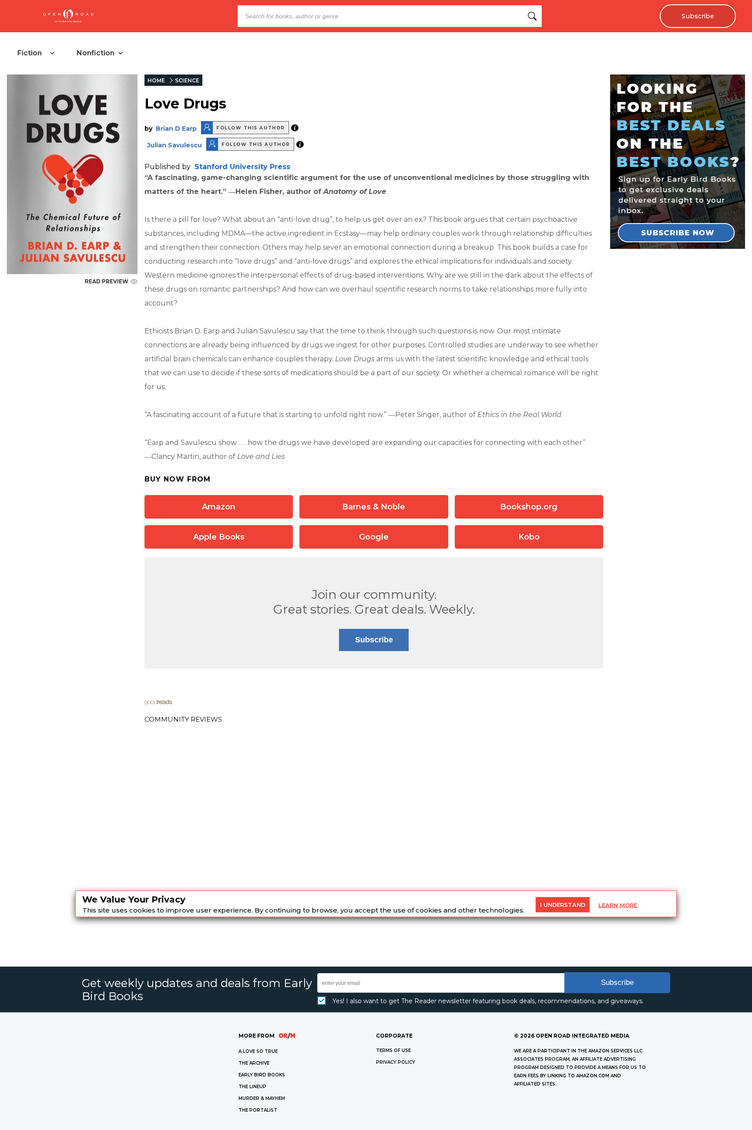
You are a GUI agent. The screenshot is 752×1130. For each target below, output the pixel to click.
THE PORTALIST (257, 1110)
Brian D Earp (176, 128)
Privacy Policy (395, 1062)
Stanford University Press (242, 167)
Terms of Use (393, 1050)
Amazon (218, 507)
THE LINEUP (252, 1086)
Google (374, 537)
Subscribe (698, 16)
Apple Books (219, 537)
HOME (156, 80)
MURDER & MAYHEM (261, 1098)
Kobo (529, 537)
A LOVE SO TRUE (258, 1051)
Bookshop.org (528, 507)
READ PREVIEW (106, 281)
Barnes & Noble (373, 507)
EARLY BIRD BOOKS (261, 1075)
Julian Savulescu (174, 145)
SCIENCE (187, 80)
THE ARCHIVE (253, 1063)
